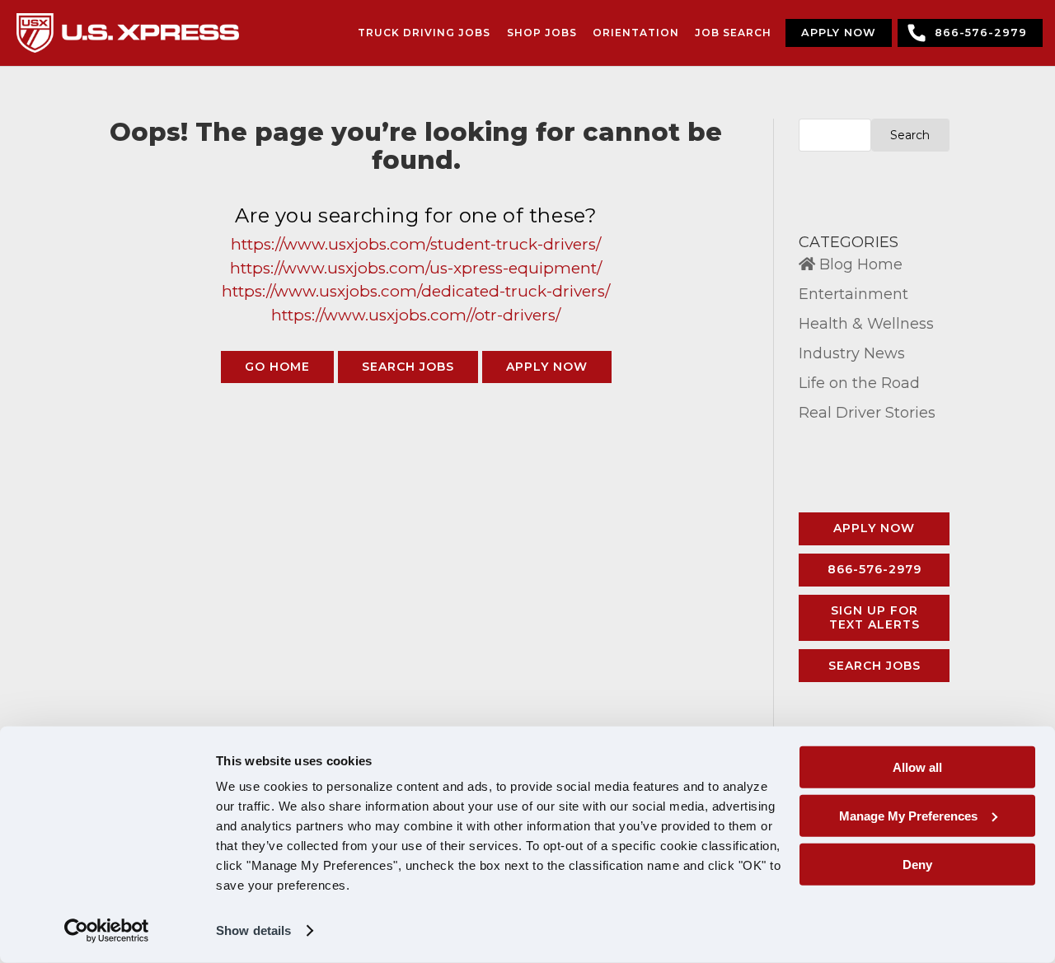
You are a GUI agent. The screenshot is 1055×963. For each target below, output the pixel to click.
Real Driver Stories (867, 413)
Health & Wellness (866, 324)
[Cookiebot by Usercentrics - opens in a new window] (107, 931)
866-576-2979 (981, 32)
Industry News (852, 353)
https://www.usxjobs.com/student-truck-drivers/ (416, 244)
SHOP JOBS (542, 32)
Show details (253, 930)
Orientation (636, 32)
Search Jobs (874, 665)
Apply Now (874, 528)
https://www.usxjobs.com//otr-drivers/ (415, 315)
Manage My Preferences (908, 816)
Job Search (733, 32)
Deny (917, 864)
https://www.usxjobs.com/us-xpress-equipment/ (416, 268)
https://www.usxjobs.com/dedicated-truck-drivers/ (416, 291)
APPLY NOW (838, 32)
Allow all (917, 767)
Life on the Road (859, 383)
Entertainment (853, 294)
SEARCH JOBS (408, 366)
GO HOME (277, 366)
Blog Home (859, 264)
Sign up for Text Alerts (874, 617)
